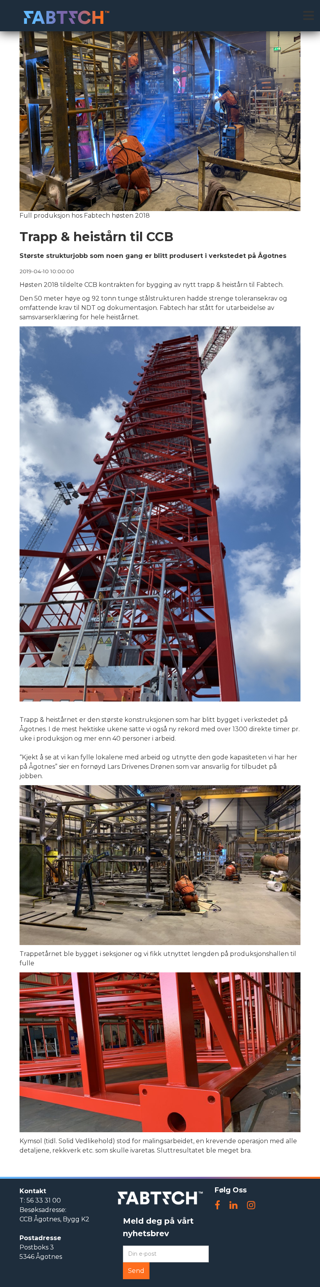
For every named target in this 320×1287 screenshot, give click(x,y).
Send (136, 1270)
